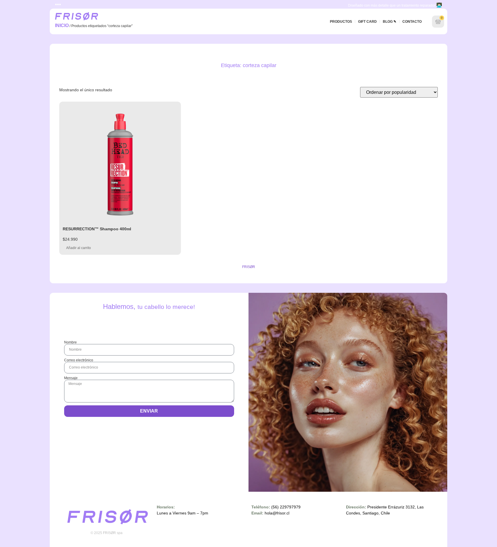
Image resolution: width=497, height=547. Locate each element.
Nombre (70, 342)
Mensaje (71, 378)
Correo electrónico (78, 360)
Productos (341, 22)
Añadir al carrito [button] (78, 248)
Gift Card (367, 22)
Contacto (412, 22)
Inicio (62, 25)
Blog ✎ (389, 22)
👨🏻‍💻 (439, 5)
